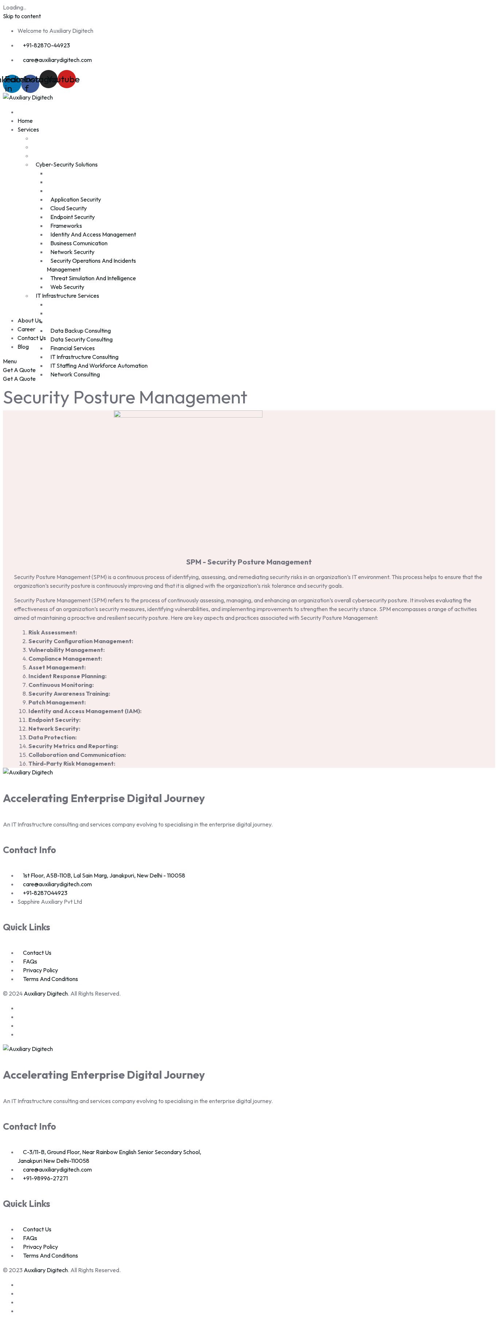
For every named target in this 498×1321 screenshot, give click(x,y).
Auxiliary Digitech (46, 993)
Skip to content (22, 16)
